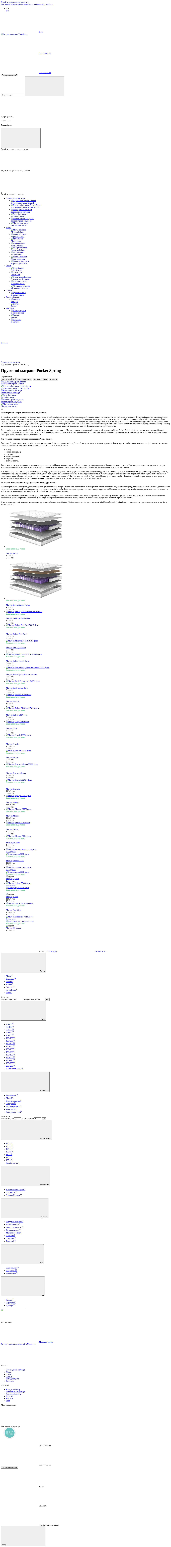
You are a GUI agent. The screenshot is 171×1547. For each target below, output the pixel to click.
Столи (8, 266)
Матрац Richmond (13, 928)
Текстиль (10, 308)
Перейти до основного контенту (15, 2)
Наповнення (44, 1185)
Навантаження (45, 1138)
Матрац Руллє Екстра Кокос (18, 605)
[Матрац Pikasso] (88, 751)
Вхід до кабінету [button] (13, 1389)
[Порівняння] (21, 138)
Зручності (43, 1217)
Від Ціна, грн (6, 999)
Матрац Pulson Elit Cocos (16, 715)
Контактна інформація (10, 4)
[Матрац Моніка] (88, 809)
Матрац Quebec (12, 879)
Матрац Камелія (13, 789)
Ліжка (8, 228)
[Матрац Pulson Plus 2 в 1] (88, 625)
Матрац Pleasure (13, 843)
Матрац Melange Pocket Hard (18, 618)
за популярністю (8, 379)
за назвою (53, 379)
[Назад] (2, 409)
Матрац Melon (12, 829)
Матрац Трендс (12, 802)
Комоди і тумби (12, 297)
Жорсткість (44, 1090)
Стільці (9, 290)
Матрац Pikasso (12, 757)
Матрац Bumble (12, 701)
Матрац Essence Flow (15, 861)
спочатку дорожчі (40, 379)
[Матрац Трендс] (88, 796)
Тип (41, 1263)
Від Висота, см (7, 1119)
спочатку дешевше (24, 379)
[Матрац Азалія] (88, 735)
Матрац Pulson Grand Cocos (17, 661)
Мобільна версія (46, 1342)
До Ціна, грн (28, 999)
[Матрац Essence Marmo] (88, 764)
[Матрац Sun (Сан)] (88, 903)
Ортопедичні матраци (15, 198)
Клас (42, 1295)
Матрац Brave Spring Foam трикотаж (21, 674)
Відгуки (45, 4)
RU (7, 11)
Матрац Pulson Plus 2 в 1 (16, 634)
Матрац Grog (11, 728)
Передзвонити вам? (9, 75)
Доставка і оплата (27, 4)
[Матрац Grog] (88, 722)
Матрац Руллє (12, 553)
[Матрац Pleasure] (88, 836)
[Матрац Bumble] (88, 695)
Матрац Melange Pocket (16, 647)
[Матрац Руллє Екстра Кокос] (88, 579)
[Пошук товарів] (44, 86)
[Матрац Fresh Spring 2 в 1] (88, 681)
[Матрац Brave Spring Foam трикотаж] (88, 668)
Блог (51, 4)
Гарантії (38, 4)
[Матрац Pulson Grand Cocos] (88, 654)
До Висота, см (28, 1119)
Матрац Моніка (12, 816)
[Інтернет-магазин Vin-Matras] (13, 1320)
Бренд (42, 971)
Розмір (42, 1019)
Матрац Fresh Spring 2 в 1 (17, 688)
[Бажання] (85, 159)
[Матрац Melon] (88, 822)
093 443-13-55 (45, 73)
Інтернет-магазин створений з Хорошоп (18, 1344)
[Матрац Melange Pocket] (88, 641)
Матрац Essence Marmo (16, 773)
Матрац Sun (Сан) (13, 910)
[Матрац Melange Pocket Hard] (88, 612)
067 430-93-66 (45, 53)
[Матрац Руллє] (88, 527)
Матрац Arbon (12, 897)
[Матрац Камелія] (88, 780)
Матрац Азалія (12, 744)
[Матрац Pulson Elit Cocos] (88, 708)
